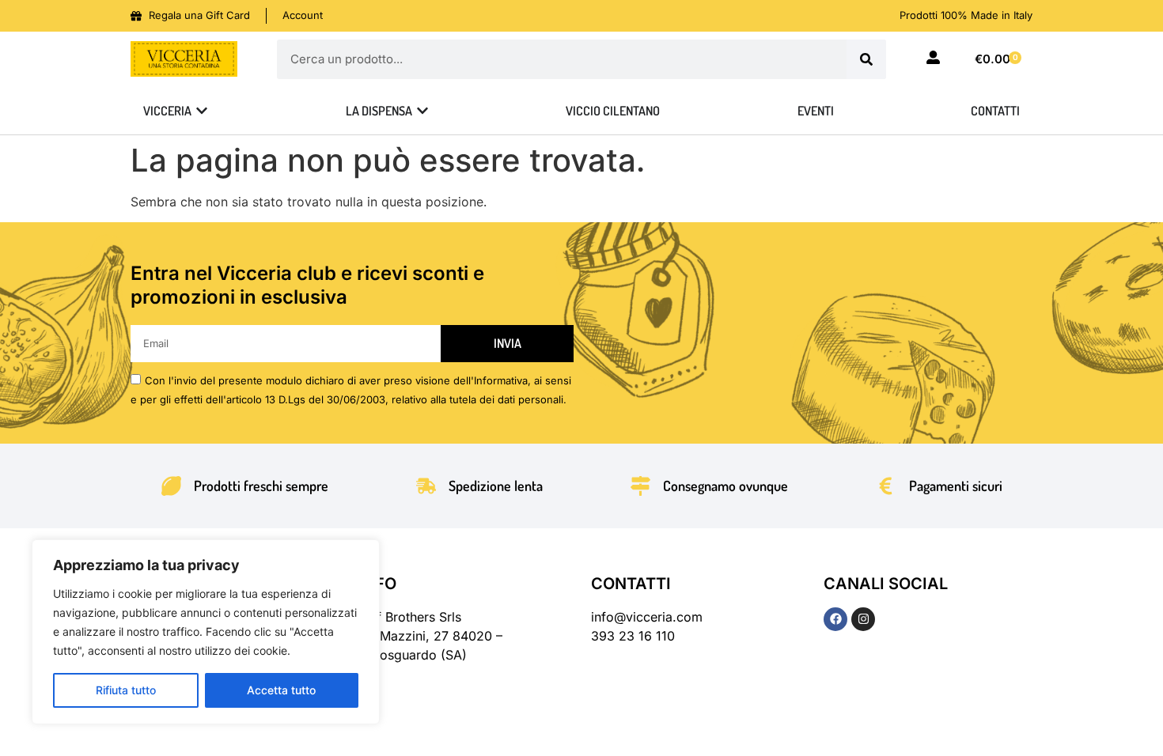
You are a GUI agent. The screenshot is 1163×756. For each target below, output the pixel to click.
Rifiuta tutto (126, 690)
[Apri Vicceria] (201, 110)
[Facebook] (835, 619)
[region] (206, 631)
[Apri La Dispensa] (422, 110)
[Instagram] (863, 619)
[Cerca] (866, 59)
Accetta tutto (281, 690)
